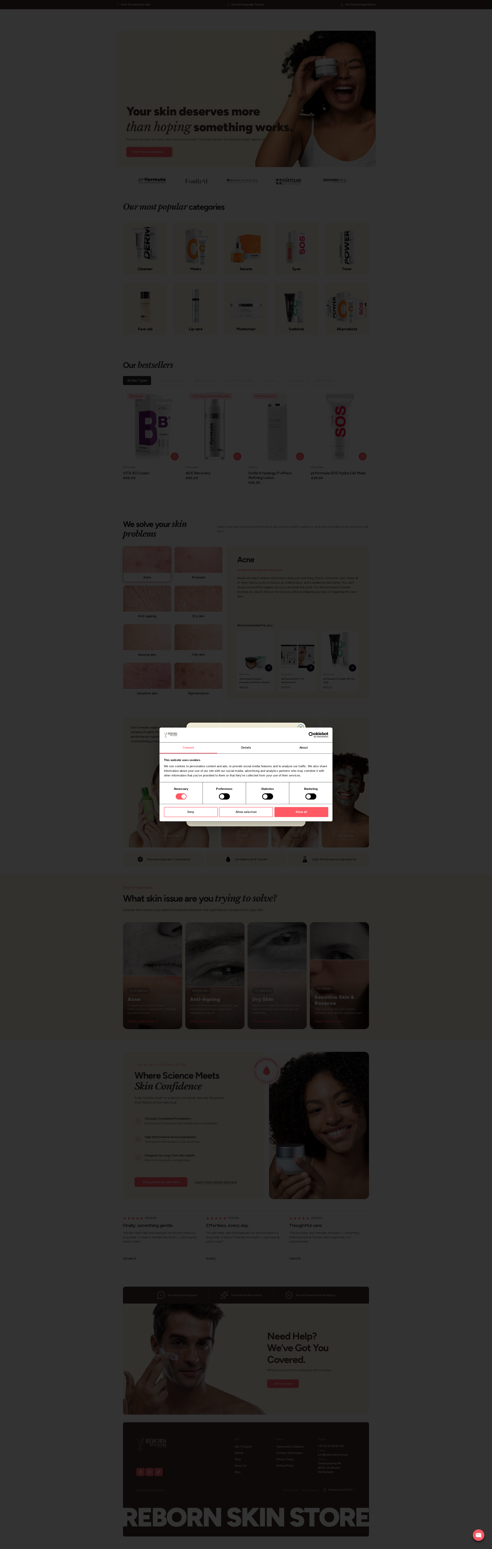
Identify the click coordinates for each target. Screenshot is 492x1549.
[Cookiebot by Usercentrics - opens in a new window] (311, 735)
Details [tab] (246, 747)
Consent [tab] (188, 747)
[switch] (224, 797)
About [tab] (303, 747)
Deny (190, 812)
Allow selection (246, 812)
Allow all (301, 812)
